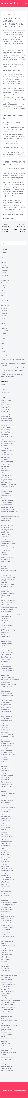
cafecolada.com (5, 665)
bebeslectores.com (6, 506)
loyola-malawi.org (5, 647)
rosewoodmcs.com (6, 966)
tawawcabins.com (5, 550)
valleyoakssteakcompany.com (8, 840)
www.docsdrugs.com (6, 931)
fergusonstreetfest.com (7, 1013)
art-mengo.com (5, 761)
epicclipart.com (5, 463)
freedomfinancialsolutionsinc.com (9, 913)
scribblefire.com (5, 632)
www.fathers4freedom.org (8, 904)
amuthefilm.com (5, 709)
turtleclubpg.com (5, 816)
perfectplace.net (5, 629)
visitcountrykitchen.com (7, 775)
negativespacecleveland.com (8, 793)
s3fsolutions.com (5, 520)
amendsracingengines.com (7, 916)
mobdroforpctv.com (6, 657)
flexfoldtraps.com (5, 915)
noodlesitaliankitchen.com (7, 450)
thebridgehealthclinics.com (7, 870)
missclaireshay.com (6, 400)
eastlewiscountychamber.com (8, 684)
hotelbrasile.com (5, 490)
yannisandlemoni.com (6, 563)
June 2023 (3, 318)
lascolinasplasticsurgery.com (8, 940)
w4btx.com (4, 582)
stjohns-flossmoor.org (6, 802)
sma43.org (3, 943)
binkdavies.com (5, 702)
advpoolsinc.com (5, 834)
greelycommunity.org (6, 720)
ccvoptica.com (4, 952)
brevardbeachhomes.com (7, 522)
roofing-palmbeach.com (7, 529)
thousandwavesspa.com (7, 822)
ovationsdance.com (6, 618)
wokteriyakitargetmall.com (8, 600)
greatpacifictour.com (6, 818)
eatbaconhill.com (5, 429)
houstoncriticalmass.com (7, 677)
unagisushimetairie (10, 2)
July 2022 (3, 346)
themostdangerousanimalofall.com (10, 679)
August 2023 (4, 313)
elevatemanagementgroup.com (9, 1038)
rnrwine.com (4, 1045)
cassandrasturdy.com (6, 659)
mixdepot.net (4, 965)
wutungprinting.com (6, 782)
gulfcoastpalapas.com (6, 868)
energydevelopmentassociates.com (10, 516)
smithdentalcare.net (6, 1068)
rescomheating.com (6, 1063)
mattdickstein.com (5, 886)
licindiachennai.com (6, 407)
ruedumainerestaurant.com (8, 722)
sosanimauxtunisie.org (6, 470)
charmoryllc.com (5, 673)
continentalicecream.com (7, 698)
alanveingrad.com (5, 779)
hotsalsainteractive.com (7, 413)
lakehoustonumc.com (6, 890)
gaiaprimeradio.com (6, 763)
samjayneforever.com (6, 1015)
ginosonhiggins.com (6, 781)
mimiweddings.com (6, 1065)
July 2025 (3, 255)
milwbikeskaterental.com (7, 786)
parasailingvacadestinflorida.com (9, 1025)
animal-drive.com (5, 857)
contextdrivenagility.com (7, 738)
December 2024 (5, 272)
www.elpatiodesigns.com (7, 991)
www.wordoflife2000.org (7, 547)
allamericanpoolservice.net (8, 609)
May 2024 (3, 290)
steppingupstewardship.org (7, 950)
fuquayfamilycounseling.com (8, 1048)
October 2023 (4, 308)
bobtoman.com (5, 468)
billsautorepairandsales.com (8, 1007)
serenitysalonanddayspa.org (8, 415)
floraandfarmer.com (6, 518)
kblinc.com (3, 566)
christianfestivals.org (6, 773)
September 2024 (5, 280)
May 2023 (3, 320)
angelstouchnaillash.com (7, 584)
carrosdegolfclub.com (6, 515)
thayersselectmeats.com (7, 863)
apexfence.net (4, 1073)
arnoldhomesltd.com (6, 532)
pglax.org (3, 791)
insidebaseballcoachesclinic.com (9, 1020)
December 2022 (5, 333)
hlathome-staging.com (7, 598)
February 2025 (4, 267)
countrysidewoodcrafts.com (8, 441)
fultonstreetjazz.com (6, 491)
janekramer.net (5, 757)
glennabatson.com (5, 691)
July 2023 (3, 315)
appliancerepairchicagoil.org (8, 443)
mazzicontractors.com (6, 982)
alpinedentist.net (5, 473)
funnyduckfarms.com (6, 1034)
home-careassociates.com (7, 636)
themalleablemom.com (7, 748)
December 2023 (5, 303)
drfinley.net (4, 1041)
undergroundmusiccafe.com (8, 1070)
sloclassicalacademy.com (7, 688)
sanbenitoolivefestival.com (8, 661)
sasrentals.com (5, 591)
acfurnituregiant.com (6, 418)
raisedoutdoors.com (6, 540)
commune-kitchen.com (6, 707)
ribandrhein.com (5, 620)
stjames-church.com (6, 729)
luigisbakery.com (5, 956)
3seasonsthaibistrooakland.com (9, 631)
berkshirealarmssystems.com (8, 557)
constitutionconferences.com (8, 847)
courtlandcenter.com (6, 823)
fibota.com (4, 995)
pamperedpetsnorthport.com (8, 570)
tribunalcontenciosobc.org (7, 686)
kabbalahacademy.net (6, 586)
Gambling (10, 218)
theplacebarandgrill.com (7, 831)
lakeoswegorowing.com (7, 1047)
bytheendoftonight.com (7, 652)
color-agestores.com (6, 643)
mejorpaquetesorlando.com (8, 579)
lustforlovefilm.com (6, 711)
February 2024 (4, 298)
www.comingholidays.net (7, 670)
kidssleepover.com (5, 432)
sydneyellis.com (5, 604)
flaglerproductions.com (7, 695)
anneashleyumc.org (6, 922)
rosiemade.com (5, 572)
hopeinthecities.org (6, 654)
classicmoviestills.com (6, 663)
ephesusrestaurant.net (6, 986)
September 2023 (5, 310)
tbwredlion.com (5, 1006)
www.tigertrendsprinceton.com (9, 902)
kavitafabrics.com (5, 809)
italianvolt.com (5, 556)
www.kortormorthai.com (7, 918)
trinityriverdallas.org (6, 627)
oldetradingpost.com (6, 502)
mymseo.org (4, 1054)
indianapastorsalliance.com (8, 838)
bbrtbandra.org (4, 459)
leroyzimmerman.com (6, 1040)
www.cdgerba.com (5, 997)
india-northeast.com (6, 527)
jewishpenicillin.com (6, 611)
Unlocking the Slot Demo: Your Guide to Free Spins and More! (20, 228)
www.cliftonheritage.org (7, 941)
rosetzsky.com (4, 723)
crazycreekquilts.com (6, 700)
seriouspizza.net (5, 852)
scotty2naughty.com (6, 731)
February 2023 (4, 328)
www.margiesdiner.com (7, 932)
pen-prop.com (4, 900)
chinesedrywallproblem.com (8, 798)
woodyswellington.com (7, 988)
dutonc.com (4, 766)
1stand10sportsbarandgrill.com (9, 581)
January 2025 (4, 270)
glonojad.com (4, 725)
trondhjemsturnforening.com (8, 1002)
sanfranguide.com (5, 672)
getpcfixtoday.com (5, 457)
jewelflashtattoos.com (7, 456)
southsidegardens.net (6, 979)
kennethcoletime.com (6, 750)
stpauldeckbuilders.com (7, 925)
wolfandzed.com (5, 959)
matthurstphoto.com (6, 1016)
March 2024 (4, 295)
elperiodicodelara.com (6, 404)
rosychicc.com (4, 648)
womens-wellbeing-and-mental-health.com (12, 615)
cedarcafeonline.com (6, 416)
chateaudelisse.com (6, 482)
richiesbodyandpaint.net (7, 406)
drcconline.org (4, 829)
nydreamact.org (5, 452)
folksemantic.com (5, 552)
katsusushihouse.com (6, 718)
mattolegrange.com (6, 770)
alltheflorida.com (5, 1018)
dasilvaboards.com (5, 690)
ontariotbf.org (4, 445)
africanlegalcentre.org (6, 716)
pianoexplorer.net (5, 977)
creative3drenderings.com (7, 877)
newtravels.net (5, 434)
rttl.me (3, 1061)
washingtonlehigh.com (6, 954)
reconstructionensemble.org (8, 807)
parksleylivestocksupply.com (8, 640)
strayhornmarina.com (6, 693)
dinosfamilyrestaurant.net (7, 509)
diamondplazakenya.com (7, 1004)
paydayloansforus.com (6, 436)
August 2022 (4, 343)
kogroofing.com (5, 472)
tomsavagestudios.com (7, 613)
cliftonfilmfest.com (6, 536)
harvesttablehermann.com (7, 513)
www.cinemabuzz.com (6, 963)
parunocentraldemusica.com (8, 998)
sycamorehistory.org (6, 968)
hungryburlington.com (6, 752)
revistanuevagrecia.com (7, 727)
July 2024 (3, 285)
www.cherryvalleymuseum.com (9, 498)
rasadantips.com (5, 423)
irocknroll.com (4, 545)
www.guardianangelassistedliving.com (10, 1000)
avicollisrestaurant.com (7, 827)
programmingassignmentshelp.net (9, 431)
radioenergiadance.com (6, 475)
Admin (13, 14)
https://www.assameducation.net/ (11, 152)
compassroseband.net (6, 854)
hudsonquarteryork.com (7, 993)
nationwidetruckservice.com (8, 815)
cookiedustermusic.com (7, 806)
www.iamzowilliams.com (7, 973)
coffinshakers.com (5, 741)
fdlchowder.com (5, 934)
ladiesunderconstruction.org (8, 504)
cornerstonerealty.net (6, 970)
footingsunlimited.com (7, 927)
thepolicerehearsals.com (7, 681)
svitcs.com (3, 850)
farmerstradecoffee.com (7, 879)
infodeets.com (4, 411)
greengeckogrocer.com (6, 597)
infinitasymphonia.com (6, 715)
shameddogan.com (5, 873)
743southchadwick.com (7, 525)
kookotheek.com (5, 477)
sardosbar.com (4, 554)
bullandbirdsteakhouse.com (8, 938)
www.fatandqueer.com (6, 920)
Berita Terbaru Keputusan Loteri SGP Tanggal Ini (13, 367)
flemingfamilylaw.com (6, 1043)
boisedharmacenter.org (6, 641)
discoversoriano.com (6, 666)
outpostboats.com (6, 650)
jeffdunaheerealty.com (7, 909)
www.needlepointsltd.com (7, 936)
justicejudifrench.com (6, 745)
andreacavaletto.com (6, 638)
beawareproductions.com (7, 736)
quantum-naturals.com (7, 1009)
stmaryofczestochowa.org (7, 743)
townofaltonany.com (6, 790)
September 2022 (5, 341)
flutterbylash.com (5, 1031)
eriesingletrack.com (6, 568)
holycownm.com (5, 813)
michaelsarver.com (5, 595)
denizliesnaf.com (5, 845)
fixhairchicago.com (5, 843)
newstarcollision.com (6, 590)
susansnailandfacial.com (7, 898)
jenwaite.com (4, 1036)
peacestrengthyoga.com (7, 911)
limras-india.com (5, 402)
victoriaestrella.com (6, 820)
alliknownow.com (5, 682)
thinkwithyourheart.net (7, 541)
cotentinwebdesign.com (7, 500)
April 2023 (3, 323)
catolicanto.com (5, 623)
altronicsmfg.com (5, 427)
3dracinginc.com (5, 675)
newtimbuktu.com (5, 425)
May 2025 (3, 260)
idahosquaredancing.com (7, 548)
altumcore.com (5, 856)
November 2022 (5, 336)
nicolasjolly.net (5, 713)
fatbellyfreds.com (5, 990)
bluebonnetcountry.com (7, 461)
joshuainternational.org (7, 897)
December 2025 (5, 252)
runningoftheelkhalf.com (7, 907)
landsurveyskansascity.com (7, 923)
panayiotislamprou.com (7, 479)
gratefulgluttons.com (6, 656)
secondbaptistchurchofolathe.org (9, 1052)
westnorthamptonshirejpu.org (8, 488)
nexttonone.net (5, 893)
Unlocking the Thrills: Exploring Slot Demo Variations (8, 228)
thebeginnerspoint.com (7, 668)
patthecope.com (5, 848)
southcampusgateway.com (7, 481)
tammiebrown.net (5, 765)
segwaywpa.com (5, 866)
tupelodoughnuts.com (6, 573)
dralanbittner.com (5, 561)
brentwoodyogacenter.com (8, 947)
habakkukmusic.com (6, 891)
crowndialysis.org (5, 606)
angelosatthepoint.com (7, 836)
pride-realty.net (5, 1027)
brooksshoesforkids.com (7, 861)
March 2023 (4, 326)
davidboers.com (5, 882)
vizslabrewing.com (5, 559)
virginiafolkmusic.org (6, 616)
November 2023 (5, 305)
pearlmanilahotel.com (6, 465)
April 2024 (3, 293)
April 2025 (3, 262)
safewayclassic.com (6, 440)
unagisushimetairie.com (7, 454)
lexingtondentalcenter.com (8, 602)
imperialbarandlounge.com (7, 538)
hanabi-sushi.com (5, 957)
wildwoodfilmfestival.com (7, 486)
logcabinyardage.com (6, 881)
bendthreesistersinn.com (7, 800)
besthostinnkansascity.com (8, 1066)
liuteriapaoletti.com (6, 795)
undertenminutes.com (6, 420)
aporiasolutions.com (6, 865)
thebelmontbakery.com (7, 438)
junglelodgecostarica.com (7, 772)
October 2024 (4, 277)
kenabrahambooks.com (7, 706)
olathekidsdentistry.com (7, 575)
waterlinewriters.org (6, 872)
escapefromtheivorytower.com (9, 523)
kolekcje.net (4, 622)
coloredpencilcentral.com (7, 534)
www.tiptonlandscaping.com (8, 948)
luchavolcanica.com (6, 811)
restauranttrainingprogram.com (9, 607)
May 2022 (3, 351)
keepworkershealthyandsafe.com (9, 448)
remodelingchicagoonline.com (8, 945)
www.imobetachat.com (7, 884)
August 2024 (4, 283)
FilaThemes (14, 1092)
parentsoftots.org (5, 875)
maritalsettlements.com (7, 784)
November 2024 (5, 275)
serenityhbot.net (5, 895)
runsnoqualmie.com (6, 929)
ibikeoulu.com (4, 740)
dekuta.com (4, 961)
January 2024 (4, 300)
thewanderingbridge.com (7, 747)
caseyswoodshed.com (6, 841)
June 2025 (3, 257)
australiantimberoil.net (7, 507)
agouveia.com (4, 1050)
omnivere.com (4, 422)
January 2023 (4, 331)
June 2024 (3, 288)
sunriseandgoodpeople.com (8, 797)
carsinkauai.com (5, 1022)
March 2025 (4, 265)
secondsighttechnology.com (8, 593)
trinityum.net (4, 981)
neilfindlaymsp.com (6, 825)
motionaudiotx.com (6, 1059)
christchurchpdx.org (6, 704)
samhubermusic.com (6, 1072)
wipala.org (3, 645)
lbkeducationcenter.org (7, 625)
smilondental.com (5, 588)
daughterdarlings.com (6, 409)
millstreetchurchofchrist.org (8, 1023)
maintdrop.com (5, 466)
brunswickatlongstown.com (8, 754)
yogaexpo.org (4, 634)
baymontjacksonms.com (7, 788)
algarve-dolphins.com (6, 777)
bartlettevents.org (6, 493)
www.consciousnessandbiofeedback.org (11, 972)
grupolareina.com (5, 497)
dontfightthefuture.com (7, 531)
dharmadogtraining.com (7, 1057)
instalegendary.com (6, 447)
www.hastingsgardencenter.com (9, 975)
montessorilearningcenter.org (8, 1011)
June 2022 (3, 348)
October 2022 (4, 338)
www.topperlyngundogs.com (8, 906)
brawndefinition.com (6, 697)
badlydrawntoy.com (6, 888)
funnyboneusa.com (6, 804)
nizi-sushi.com (4, 759)
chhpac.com (4, 1056)
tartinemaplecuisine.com (7, 756)
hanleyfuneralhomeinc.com (8, 577)
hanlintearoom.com (6, 1032)
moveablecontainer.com (7, 495)
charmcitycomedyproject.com (8, 734)
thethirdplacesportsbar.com (8, 984)
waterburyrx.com (5, 832)
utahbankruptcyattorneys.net (8, 543)
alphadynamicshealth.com (7, 1029)
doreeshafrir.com (5, 732)
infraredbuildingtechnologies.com (9, 511)
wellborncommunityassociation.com (10, 484)
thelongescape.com (6, 768)
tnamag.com (4, 859)
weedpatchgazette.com (7, 565)
